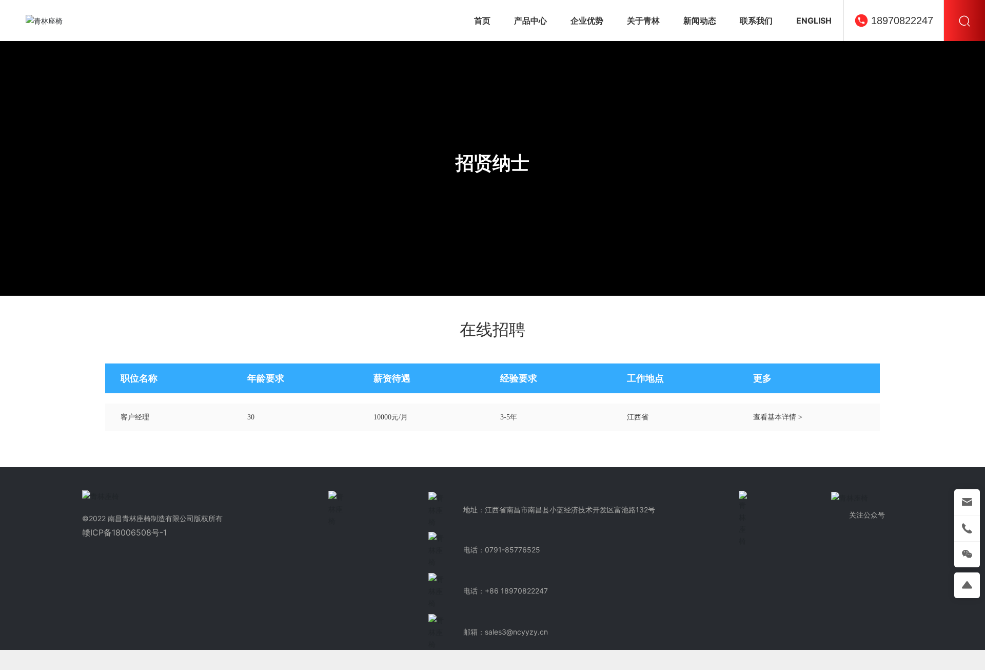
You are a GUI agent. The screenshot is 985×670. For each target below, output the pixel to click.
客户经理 (135, 417)
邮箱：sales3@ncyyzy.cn (505, 631)
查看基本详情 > (777, 417)
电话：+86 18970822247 (505, 590)
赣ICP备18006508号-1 (124, 532)
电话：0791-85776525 (501, 549)
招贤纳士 (492, 162)
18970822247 (902, 20)
